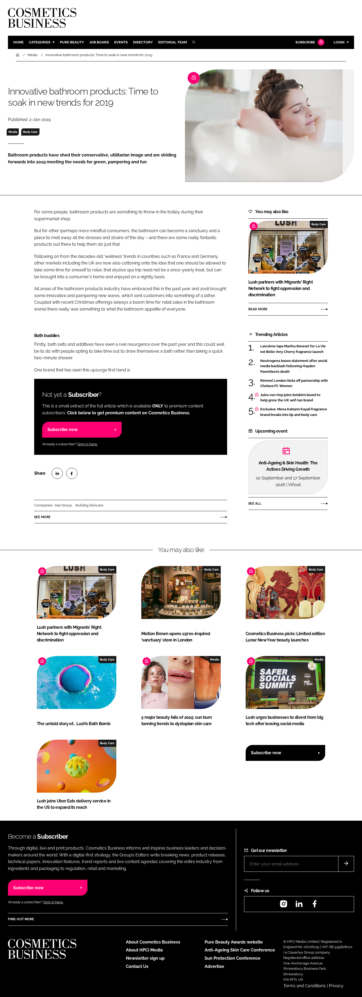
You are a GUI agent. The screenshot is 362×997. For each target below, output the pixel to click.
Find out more (21, 919)
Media (12, 131)
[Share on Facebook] (71, 473)
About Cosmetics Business (153, 942)
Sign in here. (88, 444)
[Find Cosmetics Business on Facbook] (314, 905)
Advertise (214, 966)
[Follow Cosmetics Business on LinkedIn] (299, 905)
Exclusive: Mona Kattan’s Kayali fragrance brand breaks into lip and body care (293, 412)
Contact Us (137, 966)
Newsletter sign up (145, 958)
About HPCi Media (144, 950)
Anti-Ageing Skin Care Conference (240, 950)
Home (18, 42)
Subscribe (305, 42)
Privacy (336, 985)
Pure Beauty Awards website (234, 942)
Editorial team (172, 42)
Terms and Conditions (304, 985)
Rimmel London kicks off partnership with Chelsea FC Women (294, 383)
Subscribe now (62, 429)
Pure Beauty (72, 42)
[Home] (18, 55)
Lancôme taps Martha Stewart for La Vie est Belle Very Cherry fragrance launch (293, 349)
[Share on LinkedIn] (57, 473)
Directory (143, 42)
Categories (39, 42)
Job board (99, 42)
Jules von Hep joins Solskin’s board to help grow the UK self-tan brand (290, 397)
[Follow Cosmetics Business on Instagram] (283, 905)
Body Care (30, 131)
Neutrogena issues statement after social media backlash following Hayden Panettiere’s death (293, 366)
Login (339, 42)
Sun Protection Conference (233, 958)
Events (121, 42)
